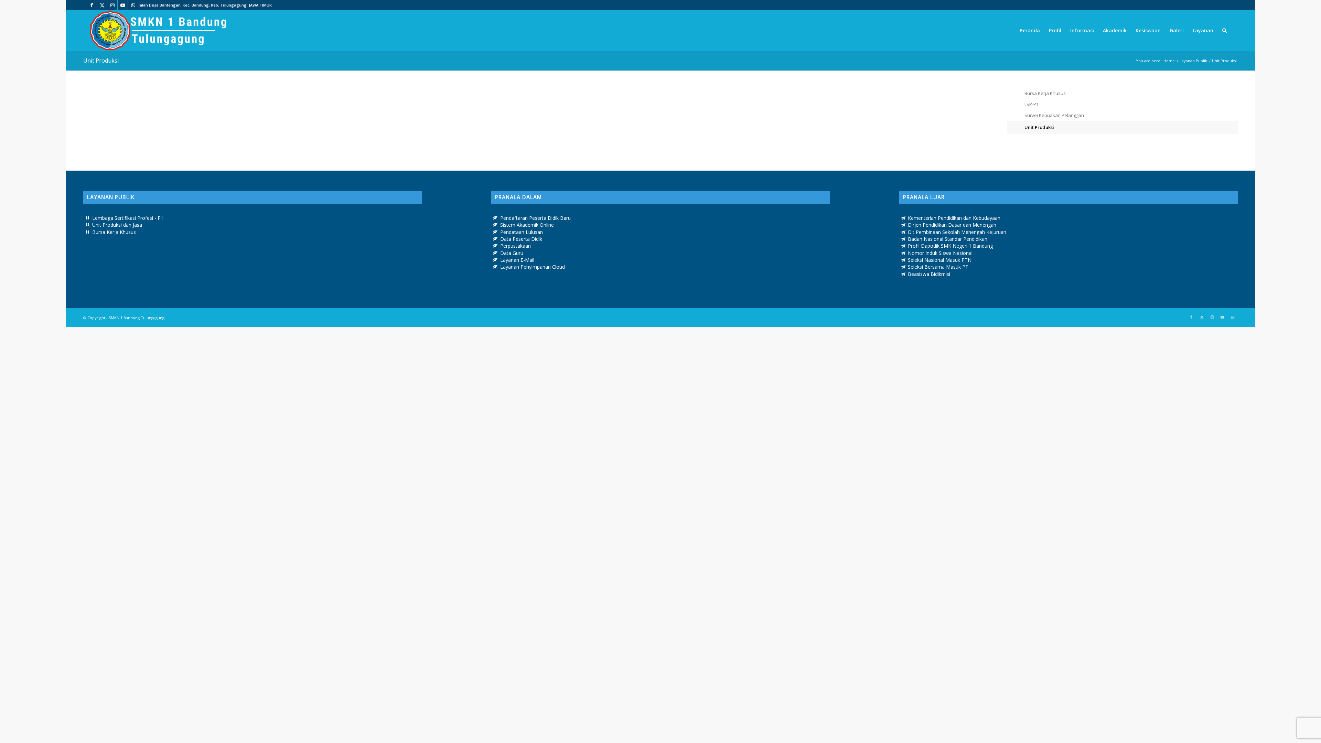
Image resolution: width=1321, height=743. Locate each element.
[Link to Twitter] (102, 5)
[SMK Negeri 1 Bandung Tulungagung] (158, 30)
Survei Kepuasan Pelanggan (1054, 115)
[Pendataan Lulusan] (495, 232)
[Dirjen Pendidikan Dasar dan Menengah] (903, 225)
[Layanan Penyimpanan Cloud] (495, 266)
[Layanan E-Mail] (495, 260)
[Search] (1224, 30)
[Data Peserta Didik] (495, 239)
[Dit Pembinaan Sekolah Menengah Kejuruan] (903, 232)
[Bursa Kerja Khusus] (87, 232)
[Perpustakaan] (495, 246)
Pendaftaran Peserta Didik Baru (535, 218)
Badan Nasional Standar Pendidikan (947, 239)
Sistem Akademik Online (527, 225)
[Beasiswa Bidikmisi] (903, 274)
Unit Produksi (101, 60)
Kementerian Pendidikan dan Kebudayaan (954, 218)
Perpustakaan (515, 246)
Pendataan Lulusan (521, 232)
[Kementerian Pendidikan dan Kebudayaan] (903, 218)
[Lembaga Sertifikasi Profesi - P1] (87, 218)
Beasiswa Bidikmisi (929, 274)
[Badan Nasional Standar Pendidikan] (903, 239)
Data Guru (511, 253)
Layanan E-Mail (517, 260)
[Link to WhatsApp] (133, 5)
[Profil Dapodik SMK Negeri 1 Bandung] (903, 246)
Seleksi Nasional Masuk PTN (939, 260)
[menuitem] (1029, 30)
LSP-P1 (1031, 104)
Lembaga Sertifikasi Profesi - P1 (127, 218)
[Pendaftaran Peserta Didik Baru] (495, 218)
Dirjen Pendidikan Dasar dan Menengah (952, 225)
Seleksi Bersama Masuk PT (938, 266)
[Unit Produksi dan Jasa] (87, 225)
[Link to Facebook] (92, 5)
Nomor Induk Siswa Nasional (940, 253)
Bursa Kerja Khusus (1045, 93)
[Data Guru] (495, 253)
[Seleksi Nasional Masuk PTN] (903, 260)
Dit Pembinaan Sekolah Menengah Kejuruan (957, 232)
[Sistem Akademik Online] (495, 225)
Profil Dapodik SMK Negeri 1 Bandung (950, 246)
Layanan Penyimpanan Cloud (532, 266)
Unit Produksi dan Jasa (117, 225)
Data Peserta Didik (521, 239)
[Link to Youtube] (123, 5)
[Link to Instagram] (112, 5)
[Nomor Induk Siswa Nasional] (903, 253)
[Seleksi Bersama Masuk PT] (903, 266)
